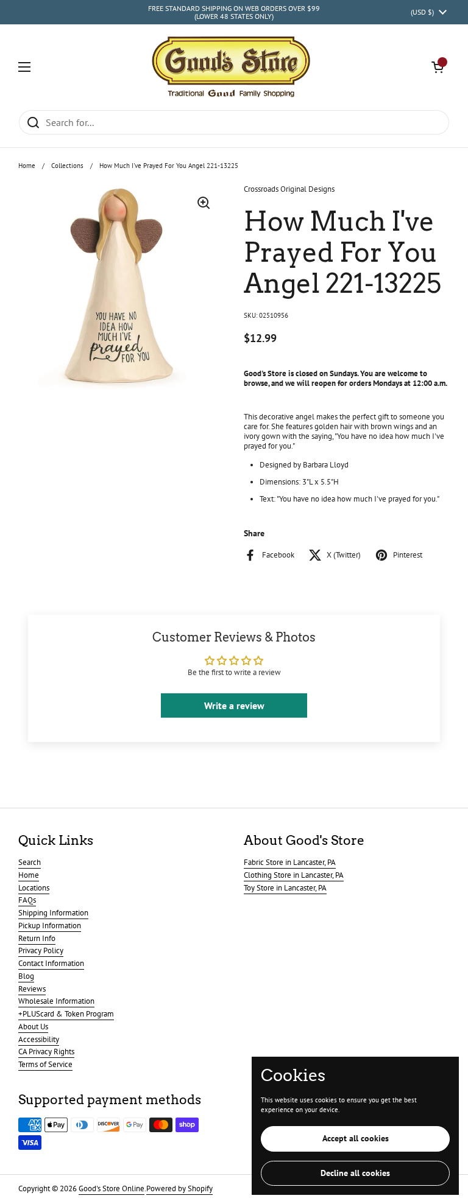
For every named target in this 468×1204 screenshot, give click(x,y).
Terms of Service (45, 1064)
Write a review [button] (234, 705)
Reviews (32, 989)
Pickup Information (49, 925)
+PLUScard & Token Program (66, 1014)
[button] (437, 67)
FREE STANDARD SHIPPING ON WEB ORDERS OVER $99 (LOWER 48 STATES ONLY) (234, 12)
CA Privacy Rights (46, 1051)
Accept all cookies (355, 1138)
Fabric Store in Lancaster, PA (290, 862)
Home (26, 165)
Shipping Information (53, 913)
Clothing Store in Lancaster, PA (294, 875)
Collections (67, 165)
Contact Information (51, 963)
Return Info (36, 938)
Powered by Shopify (179, 1188)
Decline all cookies (355, 1172)
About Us (33, 1026)
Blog (26, 976)
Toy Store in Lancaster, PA (285, 888)
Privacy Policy (40, 950)
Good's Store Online (111, 1188)
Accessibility (38, 1039)
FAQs (27, 900)
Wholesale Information (56, 1001)
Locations (33, 888)
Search (29, 862)
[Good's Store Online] (231, 67)
